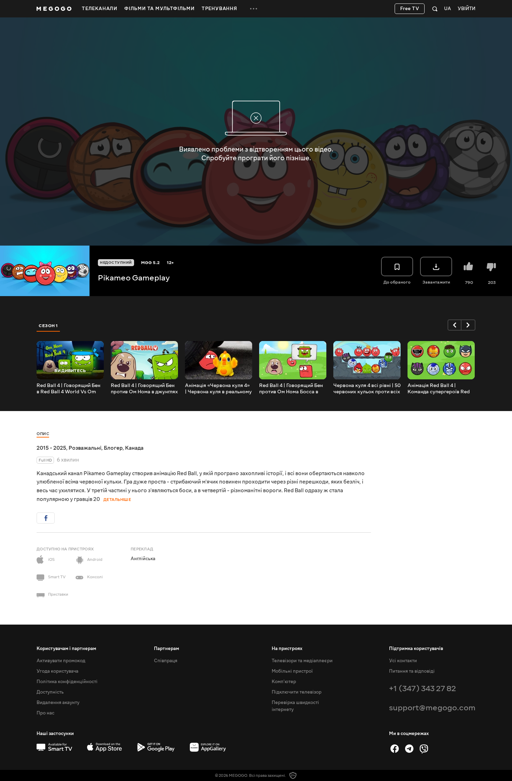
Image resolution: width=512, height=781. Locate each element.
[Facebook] (394, 748)
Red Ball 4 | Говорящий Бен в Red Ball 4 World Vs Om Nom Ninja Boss (68, 388)
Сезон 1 (48, 325)
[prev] (454, 325)
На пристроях (287, 648)
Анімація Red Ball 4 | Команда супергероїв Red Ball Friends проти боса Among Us (439, 388)
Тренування (219, 9)
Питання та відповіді (412, 671)
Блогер (113, 447)
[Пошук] (435, 9)
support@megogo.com (432, 707)
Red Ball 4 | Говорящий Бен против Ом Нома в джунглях (144, 388)
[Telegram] (409, 748)
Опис (43, 433)
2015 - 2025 (51, 447)
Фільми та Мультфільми (159, 9)
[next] (468, 325)
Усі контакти (403, 661)
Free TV (409, 9)
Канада (134, 447)
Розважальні (85, 447)
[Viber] (423, 748)
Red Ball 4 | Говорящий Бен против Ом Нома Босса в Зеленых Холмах (291, 388)
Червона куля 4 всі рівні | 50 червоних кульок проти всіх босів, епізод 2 (367, 388)
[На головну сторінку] (54, 8)
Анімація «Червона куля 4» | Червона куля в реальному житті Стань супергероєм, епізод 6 (218, 388)
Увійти (466, 9)
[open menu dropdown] (253, 8)
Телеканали (99, 9)
